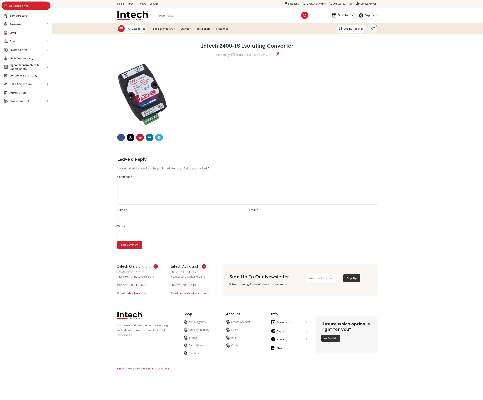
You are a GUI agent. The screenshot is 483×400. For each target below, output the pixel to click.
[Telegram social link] (159, 137)
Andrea (240, 55)
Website (122, 226)
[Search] (304, 15)
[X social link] (130, 137)
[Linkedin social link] (149, 137)
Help (234, 337)
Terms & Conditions (158, 368)
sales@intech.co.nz (138, 293)
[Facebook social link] (121, 137)
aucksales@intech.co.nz (194, 293)
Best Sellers (196, 345)
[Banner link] (346, 334)
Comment (124, 177)
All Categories (136, 28)
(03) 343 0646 (137, 285)
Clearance (195, 353)
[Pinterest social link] (140, 137)
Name (122, 210)
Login (234, 329)
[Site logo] (132, 15)
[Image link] (129, 315)
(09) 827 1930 (190, 285)
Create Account (240, 322)
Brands (193, 337)
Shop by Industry (199, 329)
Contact (236, 345)
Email (253, 210)
